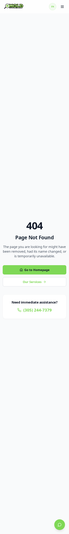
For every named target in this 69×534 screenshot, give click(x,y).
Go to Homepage (37, 270)
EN (52, 6)
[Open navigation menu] (62, 6)
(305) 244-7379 (37, 310)
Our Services (32, 282)
